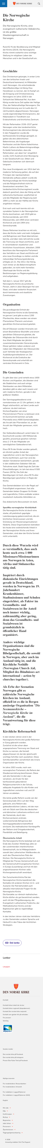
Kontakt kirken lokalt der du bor (14, 1005)
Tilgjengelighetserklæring (11, 1133)
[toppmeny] (3, 3)
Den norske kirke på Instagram (13, 1057)
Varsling (5, 1021)
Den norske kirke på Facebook (13, 1054)
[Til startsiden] (16, 988)
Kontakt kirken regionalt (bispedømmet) (16, 1008)
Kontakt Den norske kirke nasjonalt (15, 1011)
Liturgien (6, 967)
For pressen (7, 1018)
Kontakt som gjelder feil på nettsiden (15, 1014)
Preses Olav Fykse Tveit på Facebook (15, 1060)
